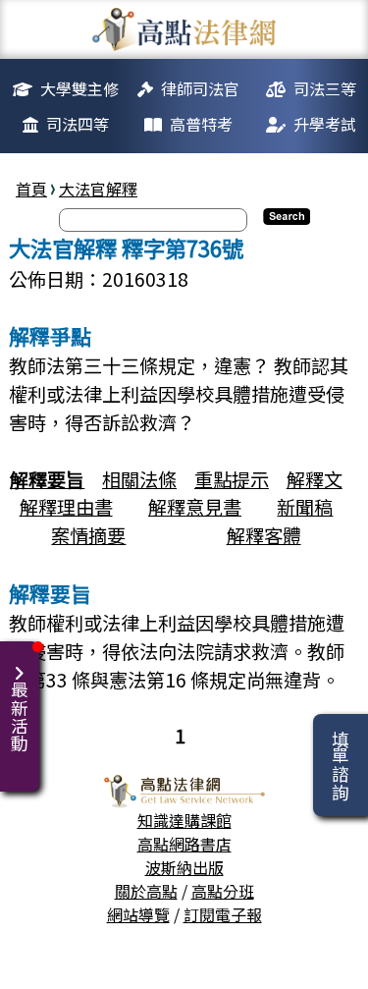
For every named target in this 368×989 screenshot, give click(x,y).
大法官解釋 (98, 188)
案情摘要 (88, 535)
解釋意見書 (194, 507)
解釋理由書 (66, 507)
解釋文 (314, 479)
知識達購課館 (184, 820)
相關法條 (139, 479)
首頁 (31, 188)
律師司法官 (200, 88)
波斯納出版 (184, 867)
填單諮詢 (340, 765)
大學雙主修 (79, 88)
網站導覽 (138, 914)
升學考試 (324, 124)
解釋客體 (264, 535)
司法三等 (324, 88)
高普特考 (201, 124)
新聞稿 (305, 507)
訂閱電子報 (223, 914)
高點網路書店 (184, 843)
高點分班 (222, 891)
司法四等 (77, 124)
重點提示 (231, 479)
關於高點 (146, 891)
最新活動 (19, 717)
